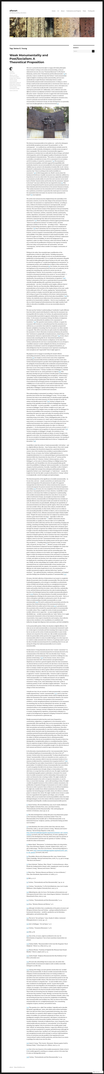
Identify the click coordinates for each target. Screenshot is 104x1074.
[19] (34, 489)
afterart (13, 10)
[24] (37, 602)
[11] (65, 296)
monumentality (13, 81)
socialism (18, 84)
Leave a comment (14, 90)
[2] (58, 103)
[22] (65, 574)
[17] (67, 429)
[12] (35, 322)
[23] (32, 594)
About (63, 11)
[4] (35, 173)
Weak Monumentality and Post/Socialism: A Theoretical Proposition (29, 58)
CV (58, 11)
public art (18, 82)
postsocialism (13, 82)
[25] (55, 606)
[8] (34, 228)
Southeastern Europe (14, 88)
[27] (56, 693)
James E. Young (13, 79)
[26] (42, 657)
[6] (31, 194)
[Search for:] (82, 51)
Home (53, 11)
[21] (28, 950)
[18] (35, 441)
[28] (66, 761)
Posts (84, 11)
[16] (48, 401)
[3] (53, 161)
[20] (28, 944)
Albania (11, 75)
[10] (64, 278)
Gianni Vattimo (16, 78)
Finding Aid (91, 11)
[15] (60, 371)
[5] (62, 183)
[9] (49, 266)
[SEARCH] (93, 51)
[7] (36, 220)
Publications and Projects (74, 11)
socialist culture (13, 85)
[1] (64, 74)
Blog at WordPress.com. (19, 1067)
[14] (33, 357)
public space (12, 84)
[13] (59, 336)
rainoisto (12, 71)
